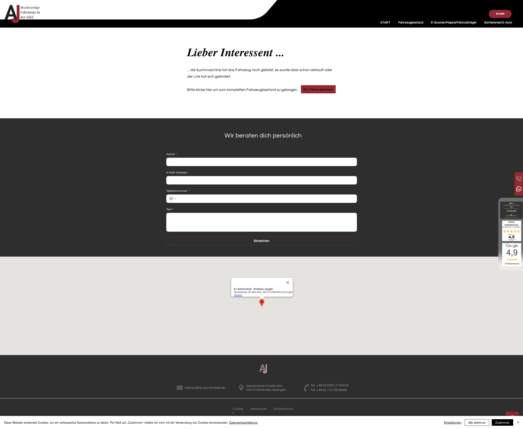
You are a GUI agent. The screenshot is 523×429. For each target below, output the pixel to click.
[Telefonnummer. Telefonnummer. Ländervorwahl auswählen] (173, 198)
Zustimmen (502, 422)
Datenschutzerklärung (243, 422)
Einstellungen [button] (453, 422)
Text (170, 209)
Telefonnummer (177, 191)
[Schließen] (518, 422)
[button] (500, 14)
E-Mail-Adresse (177, 172)
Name (171, 154)
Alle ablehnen (477, 422)
